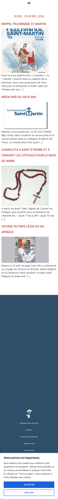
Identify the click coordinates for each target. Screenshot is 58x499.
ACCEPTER (29, 484)
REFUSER (29, 492)
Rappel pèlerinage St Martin (23, 24)
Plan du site (29, 450)
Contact (29, 430)
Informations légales (29, 423)
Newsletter (29, 443)
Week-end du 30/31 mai (18, 97)
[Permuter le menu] (29, 2)
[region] (29, 476)
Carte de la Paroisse (29, 437)
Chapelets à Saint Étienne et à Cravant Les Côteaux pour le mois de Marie (28, 155)
